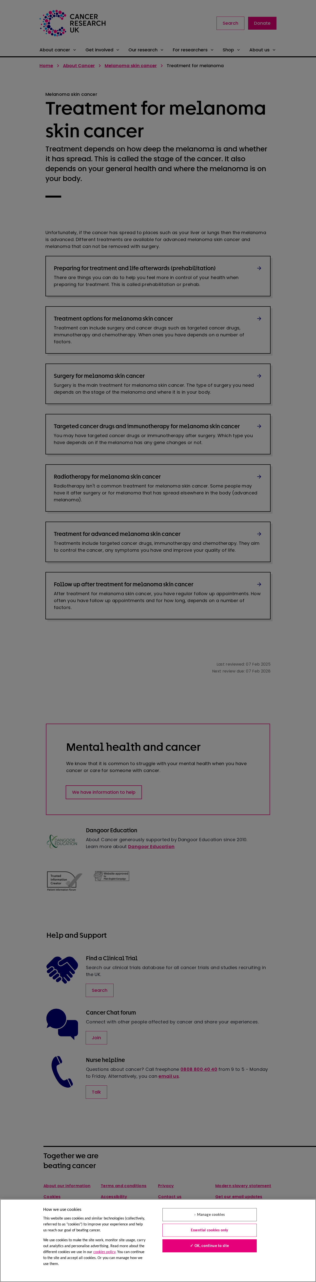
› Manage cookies (209, 1215)
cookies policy (104, 1252)
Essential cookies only (209, 1230)
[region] (158, 1240)
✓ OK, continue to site (209, 1246)
